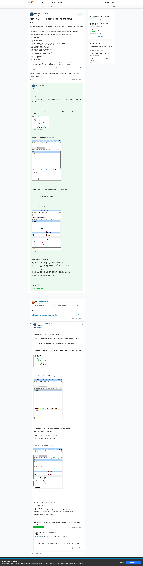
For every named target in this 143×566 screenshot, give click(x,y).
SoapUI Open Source (43, 6)
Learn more (81, 563)
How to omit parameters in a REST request (99, 59)
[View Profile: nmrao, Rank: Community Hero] (33, 302)
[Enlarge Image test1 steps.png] (46, 160)
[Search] (103, 2)
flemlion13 (99, 26)
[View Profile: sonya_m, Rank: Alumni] (36, 533)
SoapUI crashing (94, 30)
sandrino (98, 55)
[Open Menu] (114, 7)
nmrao (38, 89)
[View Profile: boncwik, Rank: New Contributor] (32, 14)
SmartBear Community (32, 6)
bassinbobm (99, 20)
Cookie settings (120, 562)
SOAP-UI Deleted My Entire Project (99, 16)
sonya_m (41, 532)
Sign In (112, 2)
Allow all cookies (133, 562)
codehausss (100, 50)
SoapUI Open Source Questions (55, 6)
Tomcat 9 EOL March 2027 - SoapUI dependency (99, 23)
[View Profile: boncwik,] (33, 85)
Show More (102, 36)
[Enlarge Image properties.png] (46, 230)
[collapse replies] (28, 301)
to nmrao (42, 85)
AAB (97, 62)
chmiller (99, 33)
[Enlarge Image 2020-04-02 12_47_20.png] (40, 122)
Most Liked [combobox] (82, 297)
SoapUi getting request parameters (99, 53)
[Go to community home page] (33, 2)
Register (107, 2)
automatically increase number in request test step (101, 47)
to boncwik (53, 532)
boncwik (36, 13)
